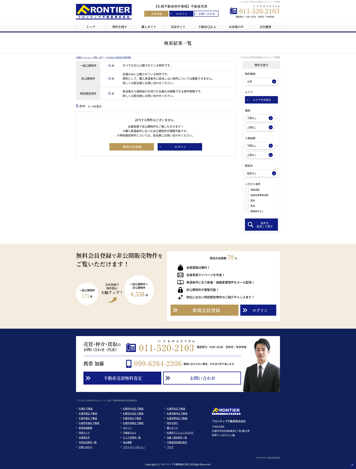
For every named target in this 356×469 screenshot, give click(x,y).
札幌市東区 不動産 (88, 413)
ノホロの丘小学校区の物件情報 (118, 57)
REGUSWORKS (274, 457)
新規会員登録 (85, 428)
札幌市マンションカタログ (180, 432)
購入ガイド (172, 428)
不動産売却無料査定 (177, 442)
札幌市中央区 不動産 (133, 408)
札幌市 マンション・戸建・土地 (89, 57)
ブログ (170, 447)
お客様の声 (84, 437)
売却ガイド (84, 432)
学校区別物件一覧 (88, 442)
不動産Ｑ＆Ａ (129, 432)
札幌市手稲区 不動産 (89, 423)
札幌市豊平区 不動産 (177, 413)
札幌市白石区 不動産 (133, 413)
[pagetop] (352, 465)
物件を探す (172, 423)
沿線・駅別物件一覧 (177, 437)
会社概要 (127, 442)
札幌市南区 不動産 (88, 418)
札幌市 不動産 (86, 408)
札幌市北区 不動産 (176, 408)
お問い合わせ (85, 447)
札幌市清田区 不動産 (133, 423)
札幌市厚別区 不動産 (177, 418)
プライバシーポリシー (134, 447)
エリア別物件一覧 (132, 437)
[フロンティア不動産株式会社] (104, 19)
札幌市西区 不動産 (132, 418)
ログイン (127, 428)
